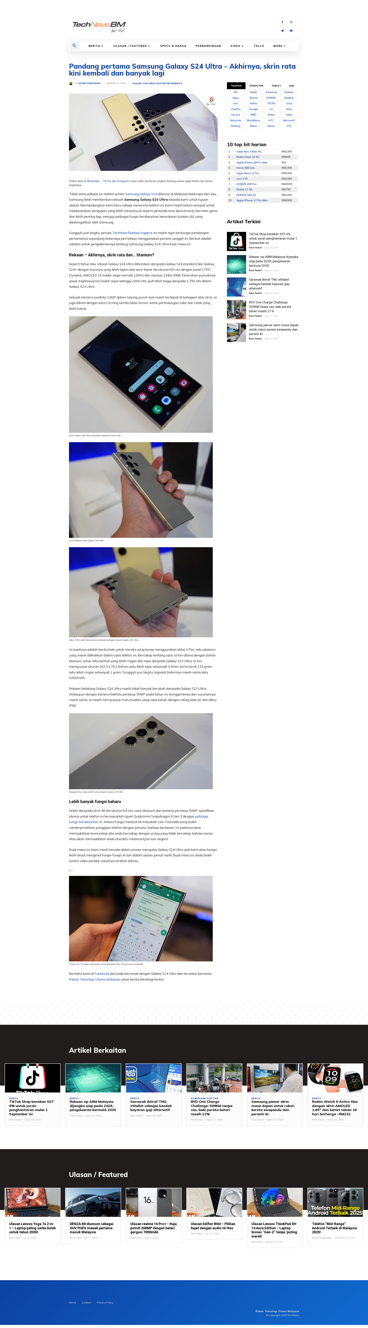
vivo (235, 103)
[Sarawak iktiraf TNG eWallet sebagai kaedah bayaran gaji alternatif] (236, 287)
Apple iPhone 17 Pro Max (252, 200)
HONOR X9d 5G (246, 195)
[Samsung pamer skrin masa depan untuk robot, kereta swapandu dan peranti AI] (236, 332)
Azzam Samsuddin (89, 83)
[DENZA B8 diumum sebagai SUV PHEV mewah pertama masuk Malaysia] (93, 1202)
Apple (253, 92)
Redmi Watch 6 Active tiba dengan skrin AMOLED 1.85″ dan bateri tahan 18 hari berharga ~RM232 (335, 1107)
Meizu (253, 125)
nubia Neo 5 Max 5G (249, 151)
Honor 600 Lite (246, 168)
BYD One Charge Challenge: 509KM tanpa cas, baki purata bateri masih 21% (270, 306)
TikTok (107, 181)
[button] (74, 46)
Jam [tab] (291, 85)
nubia (289, 114)
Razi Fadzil (255, 247)
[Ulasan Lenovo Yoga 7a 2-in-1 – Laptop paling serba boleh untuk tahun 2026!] (32, 1202)
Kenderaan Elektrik (205, 1098)
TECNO (271, 103)
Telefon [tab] (236, 85)
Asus (289, 109)
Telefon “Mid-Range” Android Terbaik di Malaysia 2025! (334, 1228)
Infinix (253, 103)
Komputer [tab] (256, 85)
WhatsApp (93, 181)
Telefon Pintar (164, 83)
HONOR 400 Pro (247, 184)
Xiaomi (254, 97)
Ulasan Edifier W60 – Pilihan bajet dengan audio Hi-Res (213, 1226)
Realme (288, 97)
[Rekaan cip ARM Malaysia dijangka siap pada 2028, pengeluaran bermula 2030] (236, 264)
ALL (235, 92)
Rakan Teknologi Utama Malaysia (94, 979)
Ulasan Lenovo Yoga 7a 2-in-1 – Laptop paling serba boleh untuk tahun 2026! (32, 1228)
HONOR (271, 97)
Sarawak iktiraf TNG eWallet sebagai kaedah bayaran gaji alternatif (269, 284)
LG (271, 109)
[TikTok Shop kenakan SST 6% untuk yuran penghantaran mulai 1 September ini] (236, 241)
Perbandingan (208, 45)
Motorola (235, 120)
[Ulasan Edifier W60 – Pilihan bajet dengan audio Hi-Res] (214, 1202)
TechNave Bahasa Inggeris (132, 233)
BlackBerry (253, 120)
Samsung (271, 92)
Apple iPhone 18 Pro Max (252, 162)
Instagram (123, 181)
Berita (94, 45)
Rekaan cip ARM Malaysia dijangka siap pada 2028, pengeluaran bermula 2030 (273, 261)
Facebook (102, 974)
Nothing (235, 125)
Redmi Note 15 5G (248, 157)
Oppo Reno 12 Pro (248, 173)
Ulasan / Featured (130, 45)
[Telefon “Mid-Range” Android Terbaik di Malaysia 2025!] (335, 1202)
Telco (259, 45)
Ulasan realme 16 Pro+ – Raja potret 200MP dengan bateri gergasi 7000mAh (153, 1228)
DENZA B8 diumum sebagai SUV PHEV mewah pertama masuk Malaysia (91, 1228)
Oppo (235, 97)
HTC (271, 120)
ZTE (289, 125)
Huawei (288, 92)
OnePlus (236, 109)
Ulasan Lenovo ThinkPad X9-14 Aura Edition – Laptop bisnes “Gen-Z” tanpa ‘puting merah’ (274, 1230)
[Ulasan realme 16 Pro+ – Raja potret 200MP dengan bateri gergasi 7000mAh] (153, 1202)
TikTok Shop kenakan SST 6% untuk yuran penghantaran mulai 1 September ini (273, 238)
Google (253, 109)
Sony (289, 103)
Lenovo (235, 114)
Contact (86, 1302)
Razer (271, 125)
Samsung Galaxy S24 (141, 194)
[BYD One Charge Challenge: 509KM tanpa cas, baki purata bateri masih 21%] (236, 309)
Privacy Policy (105, 1302)
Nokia (271, 114)
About (72, 1302)
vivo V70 (242, 178)
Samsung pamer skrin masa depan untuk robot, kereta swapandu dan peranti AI (274, 329)
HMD (253, 114)
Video (235, 45)
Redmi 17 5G (244, 189)
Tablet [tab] (276, 85)
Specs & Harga (173, 45)
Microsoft (289, 120)
